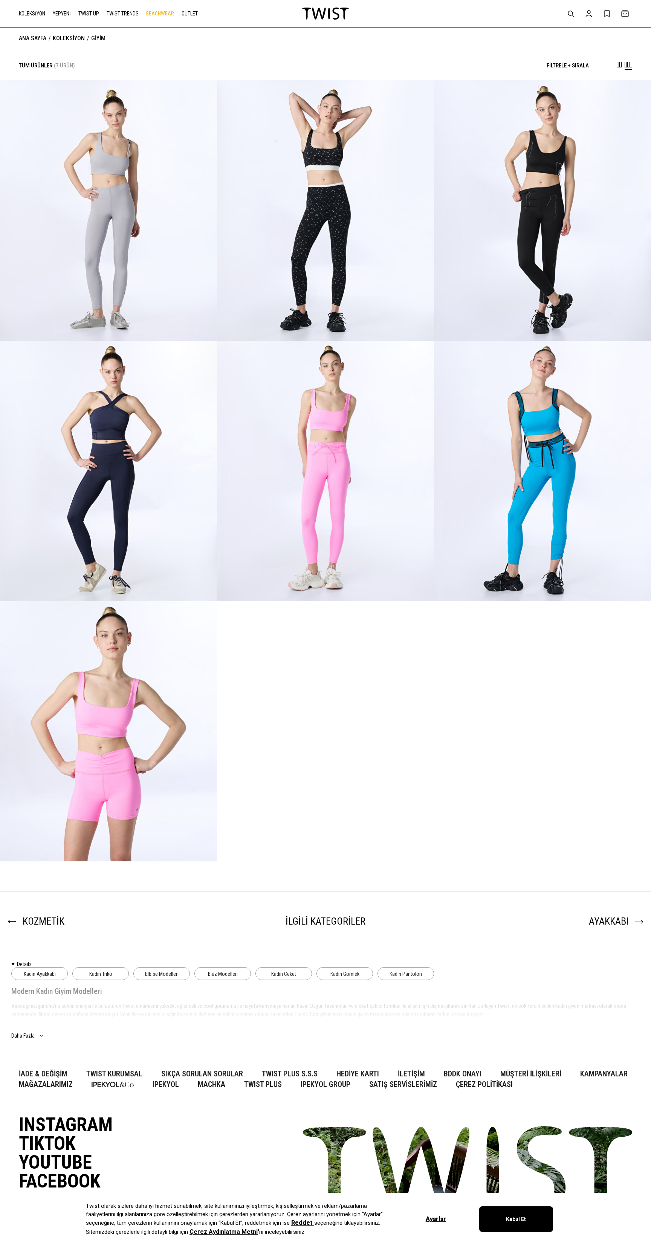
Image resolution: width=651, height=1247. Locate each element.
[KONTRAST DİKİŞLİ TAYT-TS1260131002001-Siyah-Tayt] (542, 210)
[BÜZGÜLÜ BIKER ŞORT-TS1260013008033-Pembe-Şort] (108, 731)
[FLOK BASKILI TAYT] (542, 578)
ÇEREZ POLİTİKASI (484, 1084)
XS (46, 842)
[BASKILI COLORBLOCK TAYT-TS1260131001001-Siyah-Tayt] (325, 210)
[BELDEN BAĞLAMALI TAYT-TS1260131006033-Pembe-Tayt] (325, 471)
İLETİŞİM (411, 1074)
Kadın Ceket (283, 974)
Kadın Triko (100, 974)
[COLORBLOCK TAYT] (108, 318)
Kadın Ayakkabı (40, 974)
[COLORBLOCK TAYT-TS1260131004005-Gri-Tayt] (108, 210)
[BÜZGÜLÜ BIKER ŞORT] (108, 838)
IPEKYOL (166, 1084)
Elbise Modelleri (162, 974)
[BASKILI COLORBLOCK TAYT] (325, 318)
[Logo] (325, 14)
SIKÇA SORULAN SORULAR (202, 1074)
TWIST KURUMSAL (114, 1074)
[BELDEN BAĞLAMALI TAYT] (325, 578)
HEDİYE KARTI (357, 1074)
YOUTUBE (55, 1162)
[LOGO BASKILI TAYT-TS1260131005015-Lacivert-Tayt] (108, 471)
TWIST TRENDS (123, 14)
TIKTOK (47, 1143)
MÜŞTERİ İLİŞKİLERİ (530, 1074)
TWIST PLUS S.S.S (290, 1074)
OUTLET (190, 14)
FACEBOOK (59, 1181)
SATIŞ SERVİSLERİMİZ (403, 1084)
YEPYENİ (62, 14)
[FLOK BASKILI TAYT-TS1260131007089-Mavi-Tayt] (542, 471)
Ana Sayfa (32, 38)
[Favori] (200, 98)
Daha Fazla (23, 1036)
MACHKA (211, 1084)
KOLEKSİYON (32, 14)
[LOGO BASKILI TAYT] (108, 578)
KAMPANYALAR (604, 1074)
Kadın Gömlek (344, 974)
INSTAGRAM (66, 1124)
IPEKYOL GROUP (325, 1084)
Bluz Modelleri (223, 974)
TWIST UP (88, 14)
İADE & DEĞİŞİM (43, 1074)
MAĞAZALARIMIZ (46, 1084)
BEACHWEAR (160, 14)
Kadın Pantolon (406, 974)
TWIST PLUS (263, 1084)
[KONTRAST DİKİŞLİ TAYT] (542, 318)
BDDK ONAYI (462, 1074)
